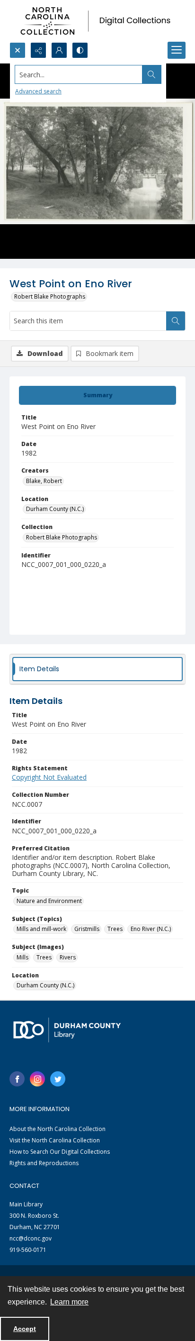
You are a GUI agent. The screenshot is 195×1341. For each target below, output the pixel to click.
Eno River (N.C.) (151, 929)
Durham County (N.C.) (55, 509)
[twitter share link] (57, 1078)
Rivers (68, 957)
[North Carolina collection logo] (97, 21)
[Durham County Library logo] (66, 1030)
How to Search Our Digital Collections (59, 1152)
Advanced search (38, 91)
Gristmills (86, 929)
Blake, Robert (44, 481)
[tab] (97, 395)
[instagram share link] (37, 1078)
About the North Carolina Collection (57, 1129)
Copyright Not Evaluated (49, 777)
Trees (115, 929)
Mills (22, 957)
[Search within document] (175, 320)
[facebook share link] (17, 1078)
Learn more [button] (69, 1302)
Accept (24, 1328)
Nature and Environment (49, 901)
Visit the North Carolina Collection (54, 1140)
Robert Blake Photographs (49, 296)
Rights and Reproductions (44, 1163)
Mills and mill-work (41, 929)
